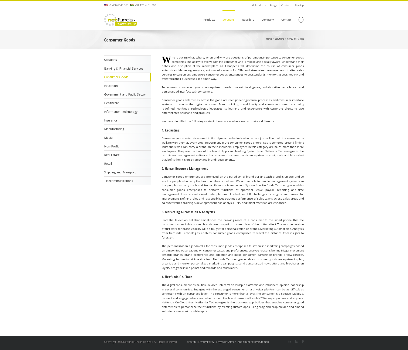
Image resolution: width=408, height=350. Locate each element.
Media (108, 138)
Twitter (296, 341)
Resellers (248, 19)
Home (269, 38)
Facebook (303, 341)
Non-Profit (111, 146)
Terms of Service (226, 342)
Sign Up (299, 5)
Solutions (228, 19)
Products (209, 19)
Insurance (111, 120)
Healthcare (111, 103)
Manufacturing (114, 129)
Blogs (273, 5)
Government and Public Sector (125, 94)
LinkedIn (289, 341)
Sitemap (264, 342)
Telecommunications (118, 181)
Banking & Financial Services (123, 68)
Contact (285, 5)
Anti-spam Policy (248, 342)
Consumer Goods (116, 77)
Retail (108, 163)
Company (268, 19)
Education (111, 86)
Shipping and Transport (120, 172)
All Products (258, 5)
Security (191, 342)
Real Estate (112, 155)
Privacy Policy (206, 342)
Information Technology (120, 112)
